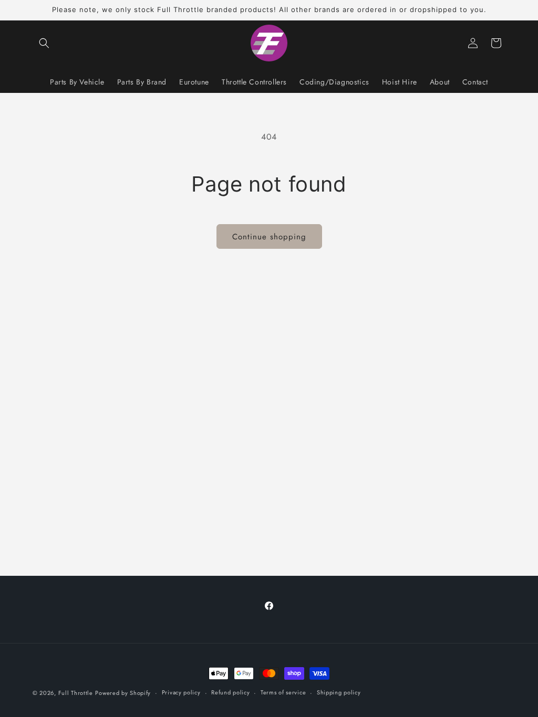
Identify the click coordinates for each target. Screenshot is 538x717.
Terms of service (283, 692)
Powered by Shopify (123, 693)
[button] (44, 43)
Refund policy (230, 692)
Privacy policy (181, 692)
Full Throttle (75, 693)
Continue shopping (269, 236)
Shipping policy (339, 692)
